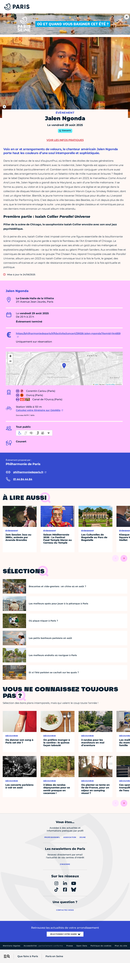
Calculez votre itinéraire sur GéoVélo (38, 410)
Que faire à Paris (27, 956)
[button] (64, 365)
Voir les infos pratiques (65, 140)
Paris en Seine (54, 956)
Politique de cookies (101, 946)
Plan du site (121, 946)
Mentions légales (11, 946)
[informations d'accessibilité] (34, 433)
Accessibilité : (43, 946)
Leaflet (96, 384)
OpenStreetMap (110, 384)
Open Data (81, 946)
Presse (69, 946)
